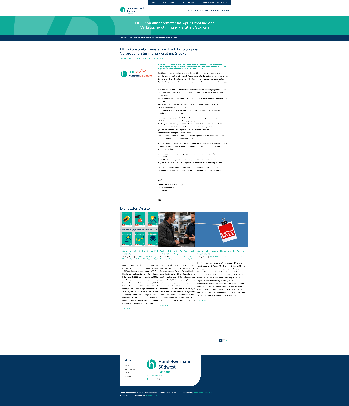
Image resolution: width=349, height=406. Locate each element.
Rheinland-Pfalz (141, 259)
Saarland (150, 259)
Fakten (153, 58)
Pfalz (124, 259)
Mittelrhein (189, 257)
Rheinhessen (130, 259)
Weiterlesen (126, 308)
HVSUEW (160, 58)
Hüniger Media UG (153, 395)
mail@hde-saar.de (156, 375)
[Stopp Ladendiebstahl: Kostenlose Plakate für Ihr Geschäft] (146, 229)
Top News (191, 259)
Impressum (208, 393)
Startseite (123, 37)
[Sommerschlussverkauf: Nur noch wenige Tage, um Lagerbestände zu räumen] (221, 229)
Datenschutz (198, 393)
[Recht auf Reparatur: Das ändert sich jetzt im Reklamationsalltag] (184, 229)
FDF (136, 257)
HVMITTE (142, 257)
